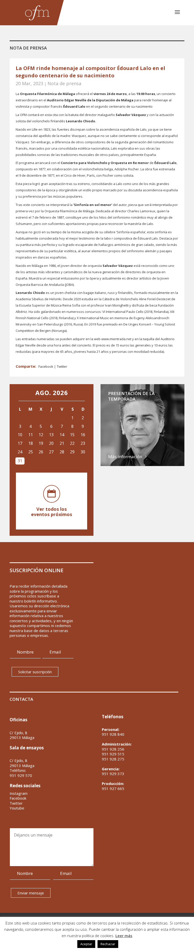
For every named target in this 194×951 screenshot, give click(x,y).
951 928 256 (113, 749)
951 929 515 (113, 753)
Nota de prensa (64, 83)
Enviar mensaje (30, 892)
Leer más (123, 935)
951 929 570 (21, 775)
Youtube (17, 808)
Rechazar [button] (108, 944)
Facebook (46, 366)
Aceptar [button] (86, 944)
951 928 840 (113, 734)
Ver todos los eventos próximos (51, 512)
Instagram (19, 793)
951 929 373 (113, 773)
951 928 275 (113, 758)
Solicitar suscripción (35, 671)
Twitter (62, 366)
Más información (125, 456)
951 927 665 (113, 788)
